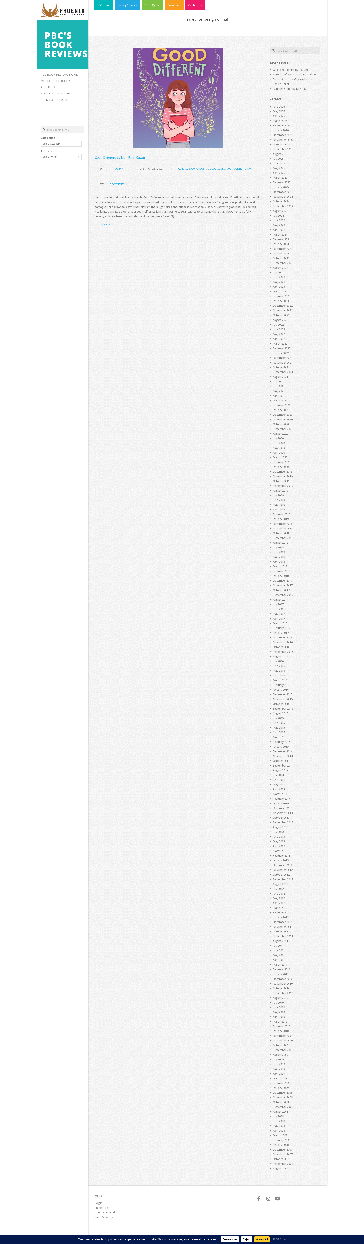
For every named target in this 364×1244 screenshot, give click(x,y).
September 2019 (283, 486)
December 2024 (283, 192)
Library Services (127, 5)
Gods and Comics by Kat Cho (291, 69)
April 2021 (279, 395)
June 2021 (279, 386)
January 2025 (281, 187)
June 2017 (279, 609)
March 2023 (280, 291)
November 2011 (283, 926)
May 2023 (279, 282)
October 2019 (281, 481)
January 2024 (281, 244)
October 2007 (281, 1159)
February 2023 (281, 296)
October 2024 (281, 201)
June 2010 (279, 1007)
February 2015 (281, 742)
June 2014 (279, 779)
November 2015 (283, 699)
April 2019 (279, 509)
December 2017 (283, 580)
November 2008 (283, 1097)
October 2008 (281, 1102)
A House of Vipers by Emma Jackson (295, 74)
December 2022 (283, 305)
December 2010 (283, 979)
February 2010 (281, 1026)
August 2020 (280, 433)
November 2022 (283, 310)
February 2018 (281, 571)
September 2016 (283, 651)
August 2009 (280, 1054)
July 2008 (278, 1116)
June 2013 (279, 836)
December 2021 (283, 358)
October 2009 (281, 1045)
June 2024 (279, 220)
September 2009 (283, 1050)
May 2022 (279, 334)
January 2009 (281, 1088)
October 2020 (281, 424)
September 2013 (283, 822)
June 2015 (279, 723)
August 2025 (280, 154)
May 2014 (279, 784)
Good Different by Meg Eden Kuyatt (120, 158)
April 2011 (279, 960)
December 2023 (283, 249)
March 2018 (280, 566)
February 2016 (281, 685)
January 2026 (281, 130)
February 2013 (281, 855)
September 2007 (283, 1163)
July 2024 (278, 215)
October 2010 (281, 988)
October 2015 (281, 704)
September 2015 (283, 708)
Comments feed (105, 1212)
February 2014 (281, 798)
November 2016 (283, 642)
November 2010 (283, 983)
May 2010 (279, 1012)
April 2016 (279, 675)
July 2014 (278, 775)
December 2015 (283, 694)
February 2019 (281, 514)
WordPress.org (104, 1217)
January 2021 (281, 410)
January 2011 (281, 974)
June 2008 (279, 1121)
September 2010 (283, 993)
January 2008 (281, 1145)
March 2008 (280, 1135)
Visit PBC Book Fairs (56, 93)
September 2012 (283, 879)
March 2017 (280, 623)
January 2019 (281, 519)
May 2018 (279, 557)
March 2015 (280, 737)
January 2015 (281, 746)
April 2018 (279, 561)
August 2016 (280, 656)
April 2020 (279, 452)
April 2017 (279, 618)
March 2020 (280, 457)
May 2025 (279, 168)
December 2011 (283, 922)
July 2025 (278, 158)
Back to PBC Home (55, 99)
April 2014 (279, 789)
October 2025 (281, 144)
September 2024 (283, 206)
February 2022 (281, 348)
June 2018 (279, 552)
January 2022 (281, 353)
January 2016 (281, 689)
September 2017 (283, 595)
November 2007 (283, 1154)
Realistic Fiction (242, 168)
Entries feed (102, 1207)
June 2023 (279, 277)
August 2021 (280, 377)
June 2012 (279, 893)
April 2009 (279, 1073)
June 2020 (279, 443)
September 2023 (283, 263)
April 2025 (279, 173)
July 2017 (278, 604)
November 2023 (283, 253)
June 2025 (279, 163)
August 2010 (280, 998)
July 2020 (278, 438)
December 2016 (283, 637)
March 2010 (280, 1021)
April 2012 (279, 903)
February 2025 (281, 182)
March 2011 (280, 964)
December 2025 (283, 135)
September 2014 (283, 765)
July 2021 (278, 381)
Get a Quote (152, 5)
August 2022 (280, 320)
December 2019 (283, 471)
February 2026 (281, 125)
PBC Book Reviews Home (59, 74)
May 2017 (279, 614)
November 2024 (283, 196)
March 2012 (280, 907)
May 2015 (279, 727)
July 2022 (278, 324)
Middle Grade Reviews (218, 168)
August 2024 (280, 211)
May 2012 (279, 898)
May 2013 (279, 841)
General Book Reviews (191, 168)
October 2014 (281, 761)
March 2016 (280, 680)
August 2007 (280, 1168)
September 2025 (283, 149)
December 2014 (283, 751)
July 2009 (278, 1059)
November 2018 (283, 528)
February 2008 (281, 1140)
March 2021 (280, 400)
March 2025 (280, 177)
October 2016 (281, 647)
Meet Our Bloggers (56, 81)
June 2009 (279, 1064)
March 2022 (280, 343)
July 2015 (278, 718)
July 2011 (278, 945)
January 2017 (281, 633)
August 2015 (280, 713)
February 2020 (281, 462)
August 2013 (280, 827)
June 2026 (279, 106)
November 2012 (283, 870)
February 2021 (281, 405)
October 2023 (281, 258)
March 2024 (280, 234)
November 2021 (283, 362)
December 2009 (283, 1035)
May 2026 (279, 111)
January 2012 (281, 917)
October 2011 (281, 931)
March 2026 (280, 121)
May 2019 (279, 505)
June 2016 (279, 666)
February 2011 (281, 969)
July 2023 (278, 272)
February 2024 (281, 239)
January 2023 (281, 301)
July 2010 (278, 1002)
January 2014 (281, 803)
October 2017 (281, 590)
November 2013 (283, 813)
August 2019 (280, 490)
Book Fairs (174, 5)
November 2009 (283, 1040)
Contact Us (195, 5)
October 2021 (281, 367)
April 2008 (279, 1130)
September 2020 (283, 429)
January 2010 (281, 1031)
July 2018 (278, 547)
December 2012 (283, 865)
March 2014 (280, 794)
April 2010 (279, 1017)
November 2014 (283, 756)
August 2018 (280, 542)
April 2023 (279, 286)
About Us (48, 87)
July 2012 (278, 889)
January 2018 (281, 576)
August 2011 (280, 941)
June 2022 (279, 329)
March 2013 (280, 851)
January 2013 (281, 860)
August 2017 (280, 599)
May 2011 (279, 955)
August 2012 (280, 884)
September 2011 (283, 936)
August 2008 (280, 1111)
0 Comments (117, 184)
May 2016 (279, 670)
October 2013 (281, 817)
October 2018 (281, 533)
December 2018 (283, 523)
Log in (98, 1203)
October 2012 (281, 874)
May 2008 (279, 1126)
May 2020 (279, 448)
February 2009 (281, 1083)
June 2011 (279, 950)
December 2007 (283, 1149)
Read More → (102, 224)
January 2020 (281, 467)
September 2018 (283, 538)
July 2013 (278, 832)
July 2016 (278, 661)
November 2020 (283, 419)
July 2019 (278, 495)
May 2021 (279, 391)
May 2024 (279, 225)
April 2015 (279, 732)
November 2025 (283, 139)
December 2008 (283, 1092)
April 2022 (279, 339)
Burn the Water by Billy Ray (289, 88)
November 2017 (283, 585)
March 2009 (280, 1078)
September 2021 (283, 372)
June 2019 (279, 500)
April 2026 (279, 116)
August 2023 (280, 267)
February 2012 (281, 912)
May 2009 (279, 1069)
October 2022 (281, 315)
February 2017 (281, 628)
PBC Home (103, 5)
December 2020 (283, 414)
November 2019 (283, 476)
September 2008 (283, 1107)
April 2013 (279, 846)
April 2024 (279, 230)
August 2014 (280, 770)
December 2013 (283, 808)
